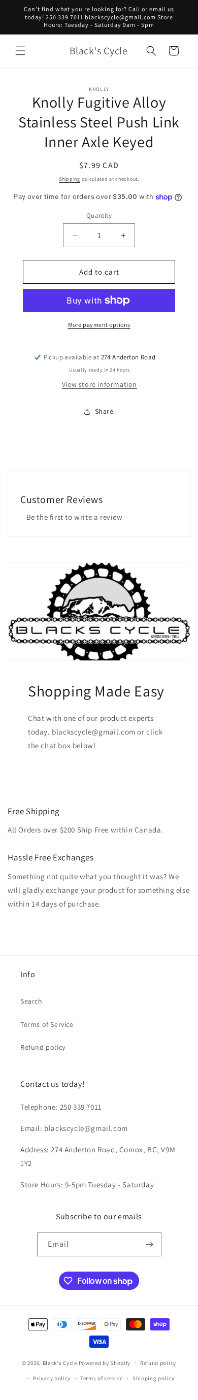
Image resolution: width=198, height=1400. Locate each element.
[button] (20, 51)
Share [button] (104, 411)
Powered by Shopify (105, 1362)
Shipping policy (154, 1378)
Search (31, 1001)
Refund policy (42, 1047)
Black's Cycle (60, 1362)
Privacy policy (52, 1378)
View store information (99, 384)
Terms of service (101, 1378)
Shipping (69, 179)
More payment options (99, 324)
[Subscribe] (150, 1244)
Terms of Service (47, 1024)
